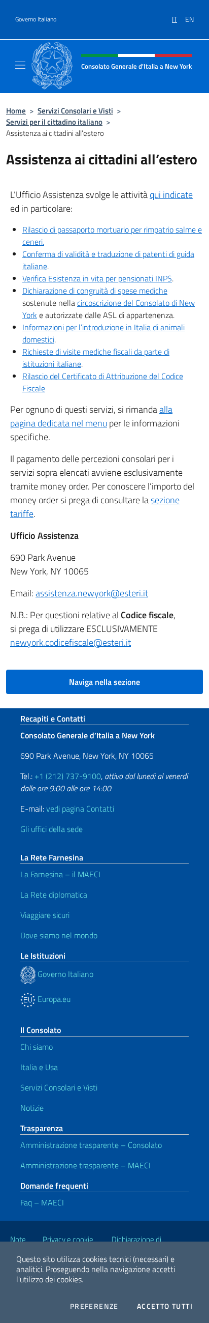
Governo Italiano (35, 19)
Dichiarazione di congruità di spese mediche (94, 290)
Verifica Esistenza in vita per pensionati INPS (97, 278)
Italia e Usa (39, 1067)
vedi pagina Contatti (80, 808)
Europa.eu (53, 999)
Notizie (32, 1108)
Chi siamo (36, 1047)
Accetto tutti (165, 1306)
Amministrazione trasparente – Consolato (91, 1145)
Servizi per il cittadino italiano (54, 122)
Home (16, 111)
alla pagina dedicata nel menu (91, 416)
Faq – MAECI (42, 1202)
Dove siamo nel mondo (58, 935)
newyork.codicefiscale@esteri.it (70, 642)
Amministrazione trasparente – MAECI (85, 1165)
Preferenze (94, 1306)
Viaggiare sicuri (44, 915)
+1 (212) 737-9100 (67, 776)
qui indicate (171, 195)
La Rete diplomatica (53, 894)
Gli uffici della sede (51, 829)
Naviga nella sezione (104, 682)
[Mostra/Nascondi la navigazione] (20, 65)
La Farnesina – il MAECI (60, 874)
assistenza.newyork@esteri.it (92, 593)
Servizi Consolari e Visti (75, 111)
